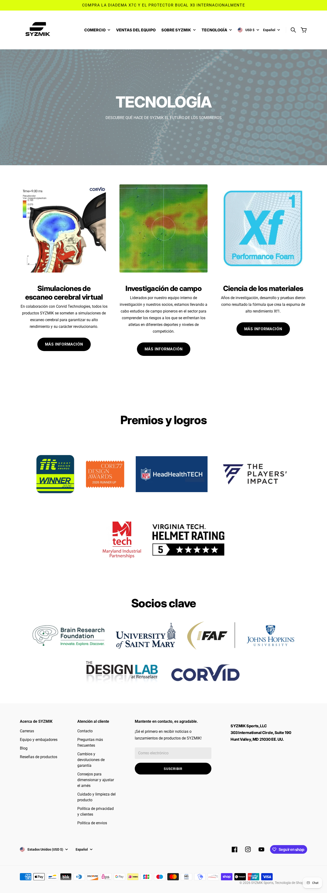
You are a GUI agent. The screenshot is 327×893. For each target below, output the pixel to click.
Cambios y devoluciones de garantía (91, 760)
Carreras (27, 731)
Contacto (85, 731)
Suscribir (173, 769)
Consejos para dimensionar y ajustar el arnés (95, 780)
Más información (64, 344)
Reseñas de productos (38, 757)
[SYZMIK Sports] (39, 30)
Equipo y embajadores (38, 739)
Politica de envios (92, 823)
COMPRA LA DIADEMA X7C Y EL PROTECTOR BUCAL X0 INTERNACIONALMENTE (163, 5)
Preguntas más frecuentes (90, 742)
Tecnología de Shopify (291, 883)
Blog (24, 748)
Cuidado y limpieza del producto (96, 797)
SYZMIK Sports (262, 883)
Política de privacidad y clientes (95, 811)
